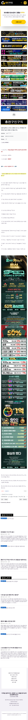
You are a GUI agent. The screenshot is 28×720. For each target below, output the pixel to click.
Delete (25, 499)
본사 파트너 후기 (14, 675)
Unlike (7, 491)
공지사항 (14, 682)
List (2, 499)
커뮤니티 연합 (14, 680)
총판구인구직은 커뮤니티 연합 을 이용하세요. (14, 560)
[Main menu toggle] (25, 2)
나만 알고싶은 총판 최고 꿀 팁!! (10, 595)
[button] (21, 3)
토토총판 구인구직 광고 (7, 532)
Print (25, 491)
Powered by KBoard (5, 502)
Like (3, 491)
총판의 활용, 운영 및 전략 (8, 621)
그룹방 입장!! (19, 22)
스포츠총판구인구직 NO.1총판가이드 (11, 648)
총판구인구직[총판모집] (14, 673)
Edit (21, 499)
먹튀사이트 (14, 676)
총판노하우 (14, 678)
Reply (6, 499)
